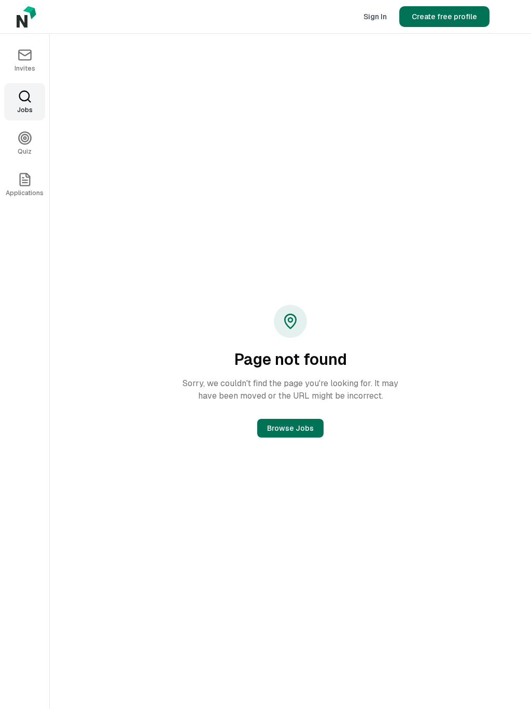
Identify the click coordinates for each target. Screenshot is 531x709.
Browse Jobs (290, 428)
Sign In (375, 16)
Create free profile (444, 16)
